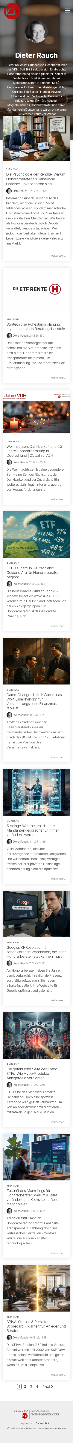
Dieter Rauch (20, 335)
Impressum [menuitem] (27, 1423)
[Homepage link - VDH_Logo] (36, 1417)
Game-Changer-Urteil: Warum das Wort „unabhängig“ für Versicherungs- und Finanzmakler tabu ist (34, 701)
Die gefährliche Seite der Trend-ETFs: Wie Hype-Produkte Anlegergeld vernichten (33, 1073)
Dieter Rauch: (21, 190)
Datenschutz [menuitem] (43, 1423)
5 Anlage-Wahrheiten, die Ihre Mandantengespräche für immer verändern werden (33, 830)
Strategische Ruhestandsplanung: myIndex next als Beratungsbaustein (36, 326)
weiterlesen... (58, 255)
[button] (67, 10)
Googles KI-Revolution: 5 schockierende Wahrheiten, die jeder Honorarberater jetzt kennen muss (36, 952)
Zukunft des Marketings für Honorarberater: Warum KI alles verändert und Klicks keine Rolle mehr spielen (32, 1197)
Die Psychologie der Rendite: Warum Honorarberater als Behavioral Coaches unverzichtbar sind (35, 179)
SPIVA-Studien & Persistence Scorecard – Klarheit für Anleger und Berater (36, 1326)
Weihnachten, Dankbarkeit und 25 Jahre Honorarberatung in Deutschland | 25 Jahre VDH (34, 451)
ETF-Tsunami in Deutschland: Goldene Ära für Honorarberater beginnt (33, 572)
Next (46, 1386)
